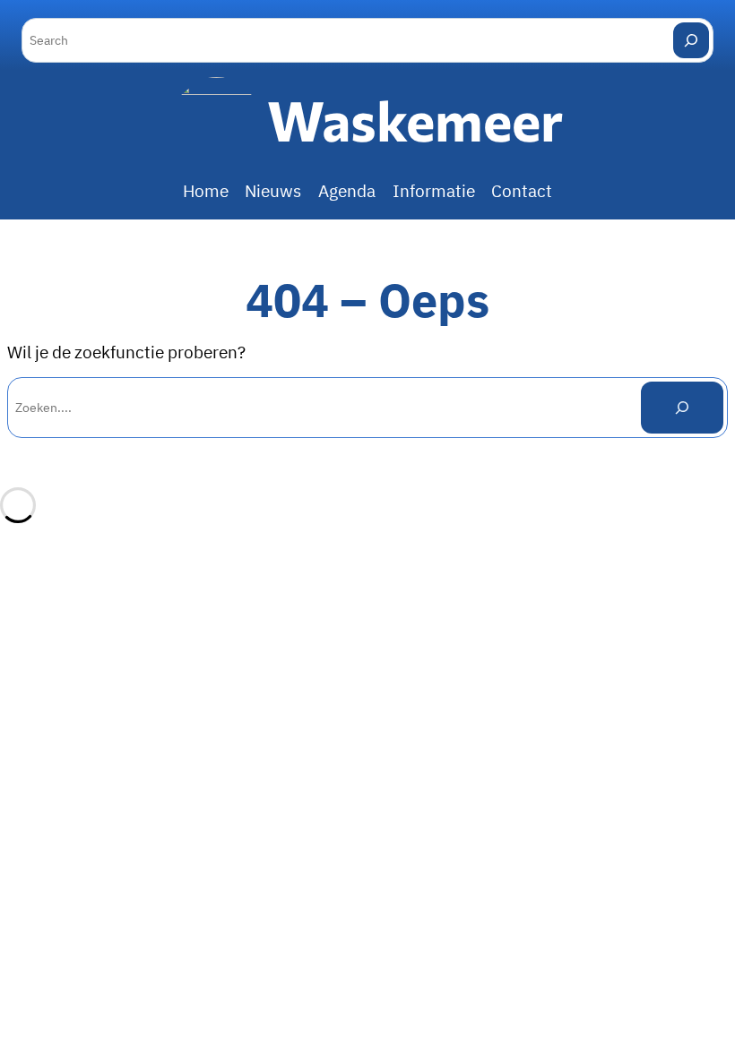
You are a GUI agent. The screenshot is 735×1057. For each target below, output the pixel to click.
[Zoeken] (682, 408)
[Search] (691, 40)
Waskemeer (415, 119)
